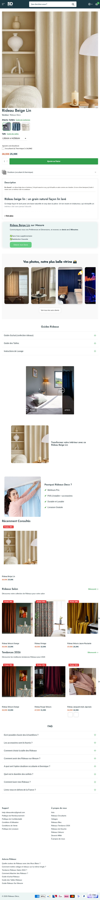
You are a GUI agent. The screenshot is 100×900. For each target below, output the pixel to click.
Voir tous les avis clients (50, 310)
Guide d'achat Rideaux (11, 877)
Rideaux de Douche (58, 829)
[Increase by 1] (7, 159)
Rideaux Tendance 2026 (60, 826)
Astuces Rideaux (9, 859)
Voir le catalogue (3, 4)
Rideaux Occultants (58, 816)
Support (5, 808)
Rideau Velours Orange (10, 643)
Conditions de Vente (9, 826)
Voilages (54, 819)
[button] (6, 126)
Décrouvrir (92, 652)
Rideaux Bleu (56, 822)
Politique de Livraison (10, 829)
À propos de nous (59, 808)
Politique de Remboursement (13, 816)
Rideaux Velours (57, 832)
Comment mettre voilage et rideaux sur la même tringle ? (24, 867)
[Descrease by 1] (7, 163)
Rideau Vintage (40, 643)
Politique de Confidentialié (12, 819)
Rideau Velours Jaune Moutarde (79, 643)
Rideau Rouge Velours (43, 707)
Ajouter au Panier (53, 161)
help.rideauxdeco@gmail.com (13, 812)
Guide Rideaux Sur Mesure (12, 883)
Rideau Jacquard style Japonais (79, 707)
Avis (52, 812)
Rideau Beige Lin (8, 576)
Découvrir (92, 589)
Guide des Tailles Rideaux (12, 880)
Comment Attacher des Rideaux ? (15, 873)
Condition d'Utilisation (10, 822)
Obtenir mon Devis (21, 245)
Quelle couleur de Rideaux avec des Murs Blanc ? (21, 863)
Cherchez (73, 4)
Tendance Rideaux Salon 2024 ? (14, 870)
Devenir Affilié (56, 835)
